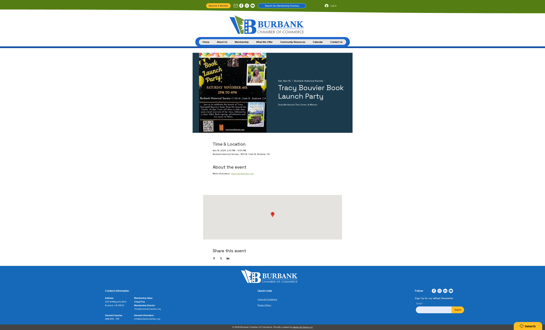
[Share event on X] (221, 258)
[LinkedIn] (445, 291)
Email (419, 303)
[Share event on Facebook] (214, 258)
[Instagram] (247, 6)
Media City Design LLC (303, 327)
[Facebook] (241, 6)
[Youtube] (253, 6)
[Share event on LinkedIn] (228, 258)
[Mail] (235, 5)
